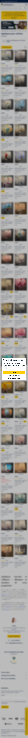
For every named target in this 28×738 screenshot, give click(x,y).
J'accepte (14, 372)
